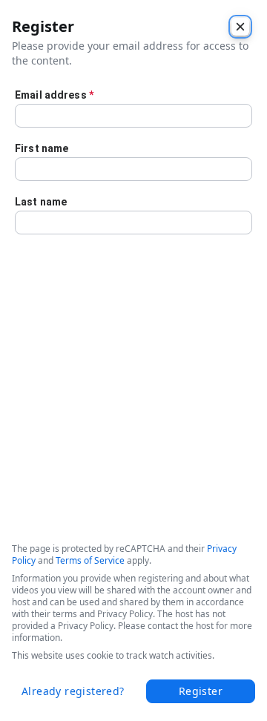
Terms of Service (90, 560)
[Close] (240, 27)
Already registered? (73, 691)
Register (200, 691)
